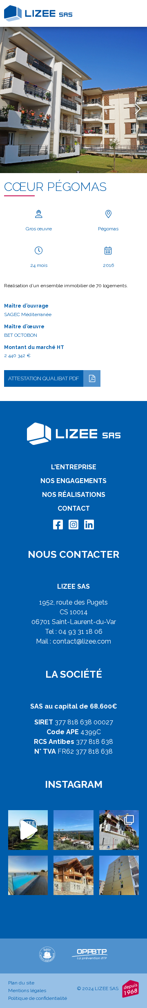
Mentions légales (27, 990)
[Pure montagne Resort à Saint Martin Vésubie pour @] (73, 875)
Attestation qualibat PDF (43, 378)
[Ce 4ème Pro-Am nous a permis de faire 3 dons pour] (28, 830)
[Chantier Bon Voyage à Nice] (119, 875)
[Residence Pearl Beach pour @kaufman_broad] (28, 875)
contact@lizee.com (82, 641)
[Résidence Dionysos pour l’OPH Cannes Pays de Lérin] (119, 830)
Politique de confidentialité (37, 998)
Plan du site (21, 983)
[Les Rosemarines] (73, 830)
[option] (73, 100)
